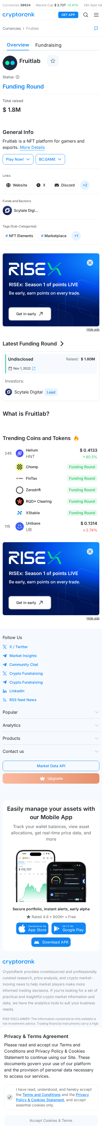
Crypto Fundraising (26, 673)
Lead (51, 392)
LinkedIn (16, 691)
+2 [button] (85, 185)
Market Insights (23, 655)
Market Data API (51, 766)
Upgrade (55, 778)
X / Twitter (18, 646)
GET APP (68, 15)
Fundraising (48, 45)
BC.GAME (47, 159)
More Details (32, 147)
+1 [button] (76, 235)
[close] (90, 263)
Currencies (12, 28)
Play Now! (15, 159)
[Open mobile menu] (96, 15)
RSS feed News (23, 699)
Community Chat (23, 664)
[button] (32, 928)
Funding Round (23, 86)
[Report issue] (96, 28)
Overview (18, 45)
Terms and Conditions (41, 1094)
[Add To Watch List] (53, 61)
